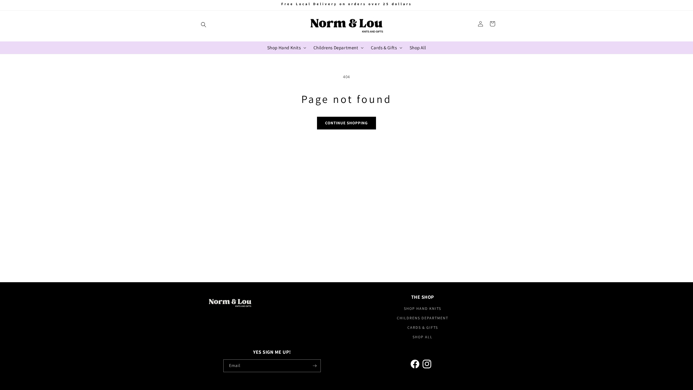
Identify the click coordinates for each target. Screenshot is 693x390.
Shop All (423, 336)
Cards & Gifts (422, 327)
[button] (204, 25)
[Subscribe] (315, 365)
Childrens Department (422, 318)
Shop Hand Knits (422, 308)
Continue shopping (346, 122)
